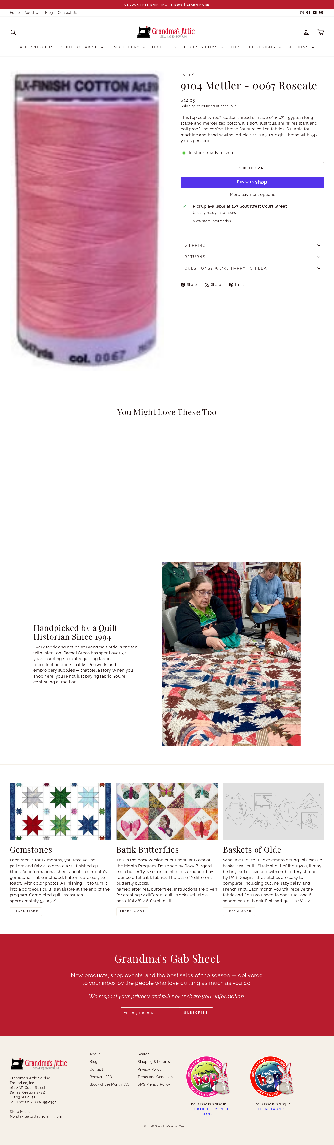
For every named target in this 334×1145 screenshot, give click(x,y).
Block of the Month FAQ (109, 1084)
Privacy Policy (150, 1069)
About (95, 1054)
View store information (212, 221)
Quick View (47, 497)
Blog (49, 13)
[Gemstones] (60, 811)
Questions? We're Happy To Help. (226, 268)
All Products (37, 47)
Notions (299, 47)
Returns (195, 257)
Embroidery (126, 47)
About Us (32, 13)
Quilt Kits (164, 47)
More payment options (252, 194)
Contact (96, 1069)
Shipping (188, 106)
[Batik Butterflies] (167, 811)
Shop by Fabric (80, 47)
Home (15, 13)
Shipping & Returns (154, 1062)
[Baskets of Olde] (273, 811)
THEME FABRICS (272, 1109)
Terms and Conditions (156, 1077)
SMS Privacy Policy (154, 1084)
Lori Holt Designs (254, 47)
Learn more (25, 911)
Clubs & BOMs (202, 47)
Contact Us (67, 13)
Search (144, 1054)
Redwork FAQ (101, 1077)
